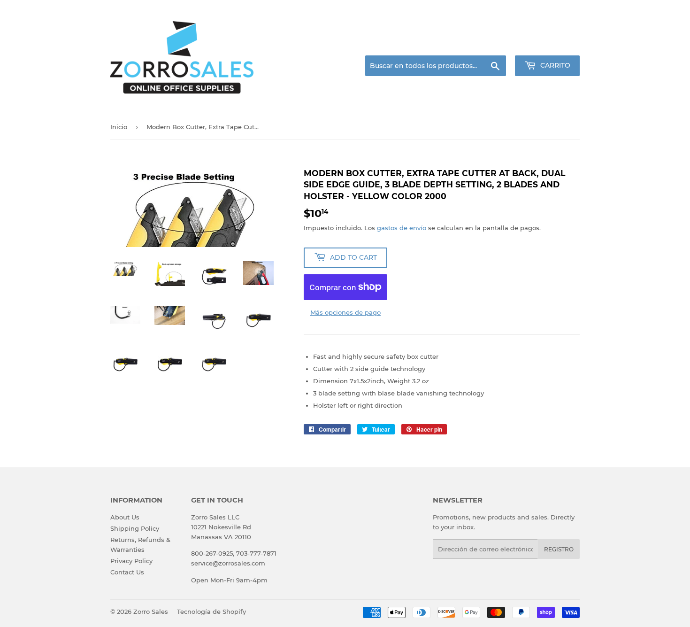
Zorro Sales (150, 611)
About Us (124, 517)
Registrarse (505, 44)
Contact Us (127, 572)
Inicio (118, 127)
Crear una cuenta (555, 44)
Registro (559, 549)
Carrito (554, 65)
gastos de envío (401, 228)
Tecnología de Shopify (211, 611)
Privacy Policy (131, 561)
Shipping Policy (134, 528)
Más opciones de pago (345, 312)
